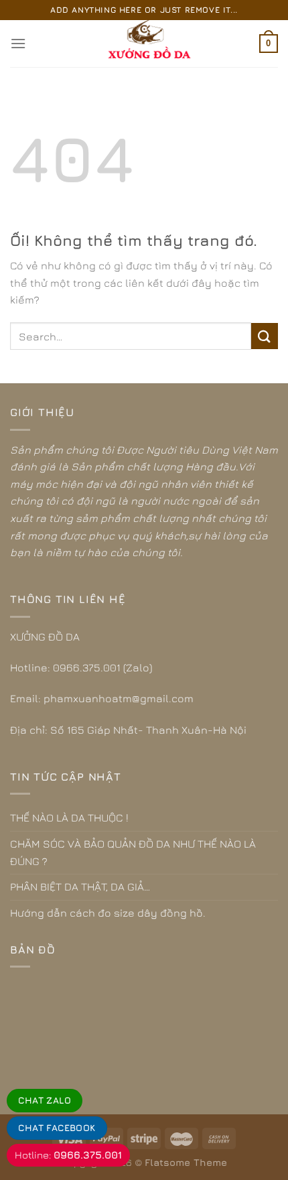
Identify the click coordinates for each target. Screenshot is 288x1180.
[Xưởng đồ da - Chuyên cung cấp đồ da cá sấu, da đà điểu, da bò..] (144, 43)
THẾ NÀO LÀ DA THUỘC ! (69, 817)
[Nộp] (264, 336)
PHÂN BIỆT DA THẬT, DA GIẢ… (80, 886)
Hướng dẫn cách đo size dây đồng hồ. (108, 913)
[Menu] (18, 43)
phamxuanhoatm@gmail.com (119, 698)
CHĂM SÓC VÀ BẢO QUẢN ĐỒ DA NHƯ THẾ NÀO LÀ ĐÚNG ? (133, 852)
